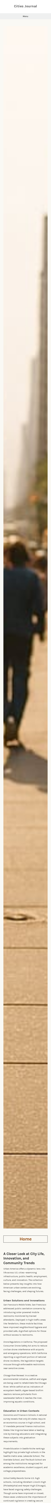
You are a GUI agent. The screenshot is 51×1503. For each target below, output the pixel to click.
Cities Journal (25, 6)
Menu (25, 16)
